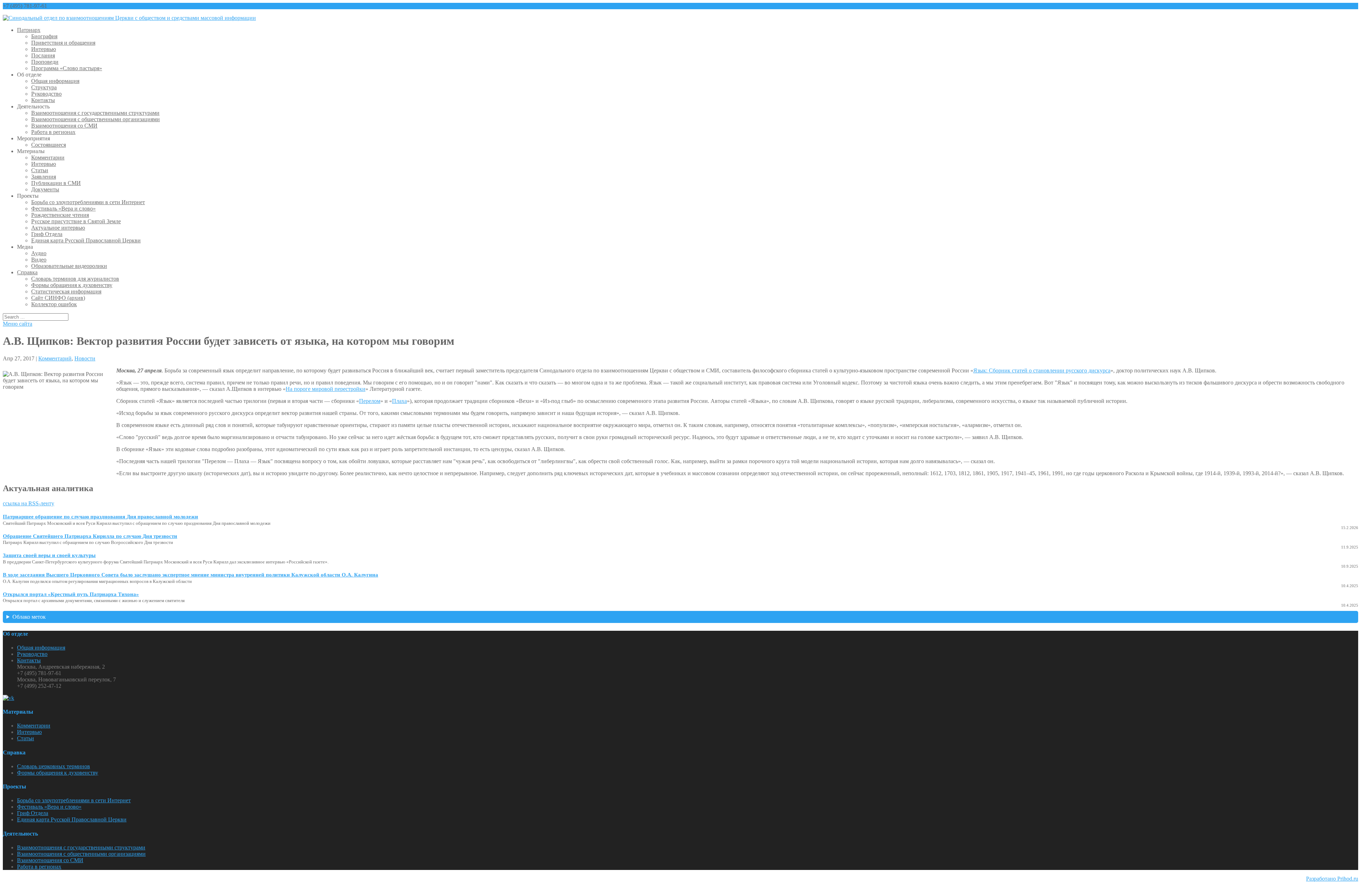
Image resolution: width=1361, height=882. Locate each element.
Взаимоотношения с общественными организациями (95, 119)
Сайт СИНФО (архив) (58, 298)
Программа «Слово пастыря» (66, 68)
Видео (38, 260)
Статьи (39, 170)
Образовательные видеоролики (69, 266)
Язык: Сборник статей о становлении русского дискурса (1041, 370)
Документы (45, 189)
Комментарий (55, 358)
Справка (27, 272)
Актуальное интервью (58, 228)
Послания (43, 55)
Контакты (43, 100)
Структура (44, 87)
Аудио (38, 253)
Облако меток (29, 617)
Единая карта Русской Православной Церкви (86, 240)
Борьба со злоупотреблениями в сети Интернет (88, 202)
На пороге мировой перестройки (325, 389)
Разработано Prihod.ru (1332, 879)
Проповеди (44, 62)
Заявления (43, 177)
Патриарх (28, 30)
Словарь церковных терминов (53, 766)
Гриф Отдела (46, 234)
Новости (84, 358)
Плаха (399, 401)
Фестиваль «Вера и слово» (63, 209)
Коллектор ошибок (54, 304)
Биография (44, 36)
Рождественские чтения (60, 215)
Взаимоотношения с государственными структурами (95, 113)
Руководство (46, 94)
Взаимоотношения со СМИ (64, 126)
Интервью (43, 49)
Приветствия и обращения (63, 43)
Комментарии (48, 158)
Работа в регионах (53, 132)
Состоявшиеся (48, 145)
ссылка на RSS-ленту (28, 503)
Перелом (369, 401)
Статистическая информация (66, 291)
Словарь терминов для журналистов (75, 279)
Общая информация (55, 81)
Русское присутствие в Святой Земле (76, 221)
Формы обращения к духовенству (71, 285)
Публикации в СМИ (56, 183)
